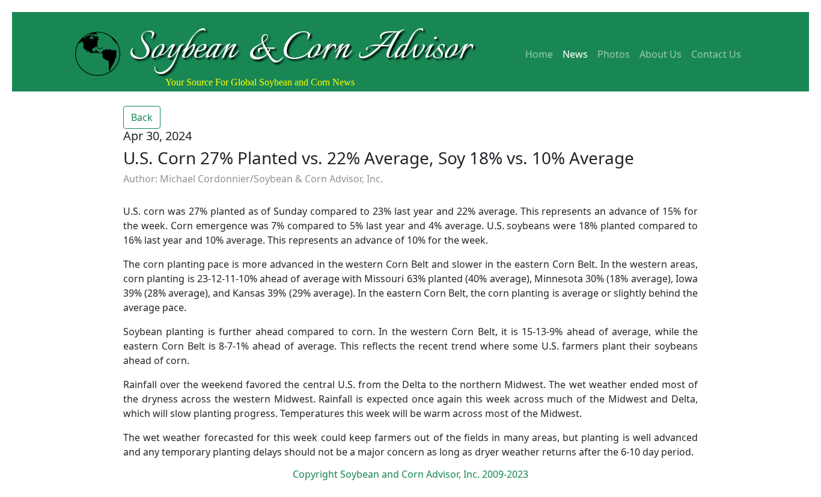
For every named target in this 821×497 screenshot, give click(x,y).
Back (142, 117)
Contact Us (716, 54)
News (575, 54)
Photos (613, 54)
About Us (660, 54)
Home (539, 54)
